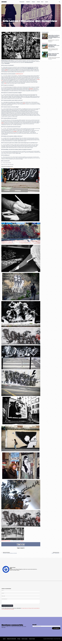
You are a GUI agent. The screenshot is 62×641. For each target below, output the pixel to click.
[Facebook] (17, 544)
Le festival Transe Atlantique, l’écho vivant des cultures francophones (53, 45)
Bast (5, 83)
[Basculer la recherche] (59, 2)
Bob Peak (31, 88)
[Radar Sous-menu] (43, 2)
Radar (42, 1)
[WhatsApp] (22, 544)
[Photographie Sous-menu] (24, 2)
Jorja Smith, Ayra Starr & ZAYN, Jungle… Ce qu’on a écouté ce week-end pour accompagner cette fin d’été (54, 37)
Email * (3, 593)
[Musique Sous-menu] (35, 2)
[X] (19, 544)
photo (2, 122)
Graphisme (28, 1)
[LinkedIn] (20, 544)
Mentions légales (25, 638)
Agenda (46, 1)
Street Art (10, 18)
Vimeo (22, 540)
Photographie (22, 1)
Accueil (4, 18)
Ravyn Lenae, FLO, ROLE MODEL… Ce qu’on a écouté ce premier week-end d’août (53, 54)
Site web (3, 596)
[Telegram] (24, 544)
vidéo (24, 103)
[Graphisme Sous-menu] (30, 2)
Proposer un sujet (32, 638)
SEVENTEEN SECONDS (5, 540)
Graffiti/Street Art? (19, 73)
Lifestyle (38, 1)
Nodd (11, 568)
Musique (33, 1)
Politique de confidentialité (11, 638)
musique (15, 131)
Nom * (3, 590)
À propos (18, 638)
